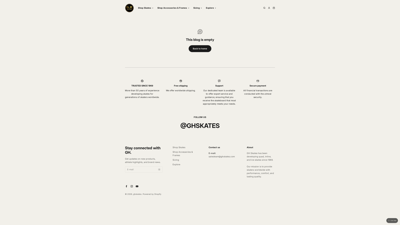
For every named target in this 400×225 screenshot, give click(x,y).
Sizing (196, 8)
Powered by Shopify (152, 194)
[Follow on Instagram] (131, 186)
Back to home (200, 48)
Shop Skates (144, 8)
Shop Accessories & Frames (172, 8)
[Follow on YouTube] (137, 186)
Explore (210, 8)
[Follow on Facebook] (126, 186)
